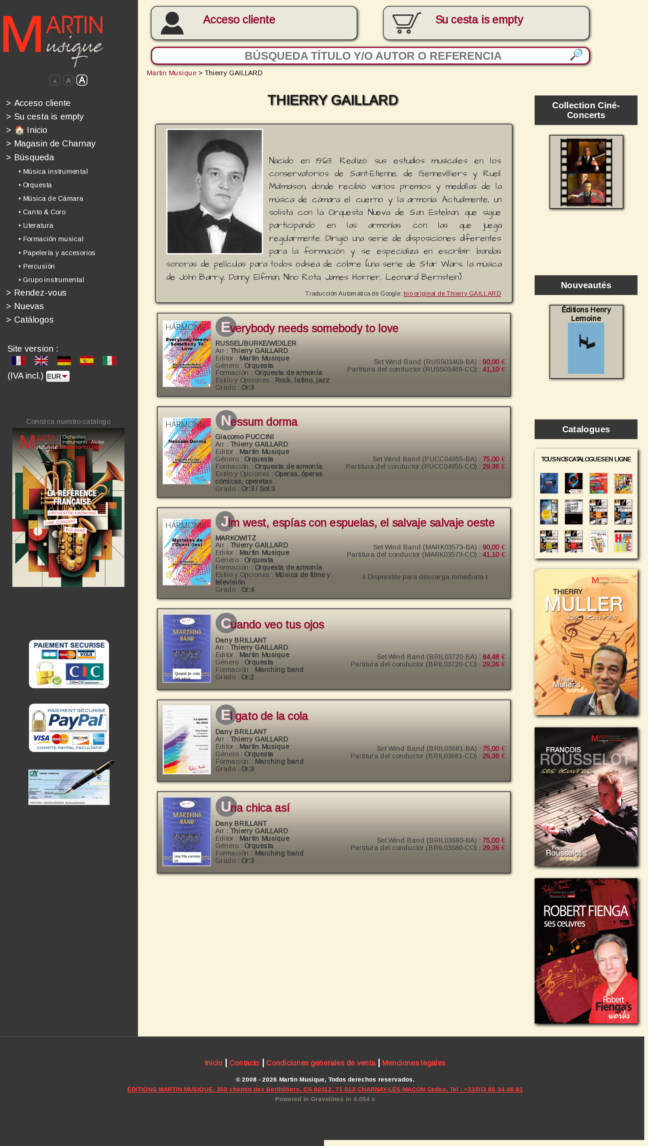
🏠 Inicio (26, 130)
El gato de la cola (264, 716)
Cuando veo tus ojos (272, 624)
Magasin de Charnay (51, 143)
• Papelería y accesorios (57, 252)
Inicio (214, 1063)
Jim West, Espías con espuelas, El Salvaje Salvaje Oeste (358, 523)
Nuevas (25, 306)
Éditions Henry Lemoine (586, 314)
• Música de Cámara (51, 198)
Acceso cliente (239, 19)
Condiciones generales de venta (320, 1063)
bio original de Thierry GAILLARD (452, 293)
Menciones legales (414, 1063)
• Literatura (36, 225)
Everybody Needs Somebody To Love (310, 328)
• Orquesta (35, 185)
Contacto (245, 1063)
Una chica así (255, 807)
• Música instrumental (53, 171)
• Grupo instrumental (51, 279)
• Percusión (37, 266)
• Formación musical (51, 239)
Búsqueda (30, 157)
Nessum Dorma (259, 421)
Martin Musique (171, 72)
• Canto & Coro (42, 212)
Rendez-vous (36, 292)
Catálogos (30, 320)
